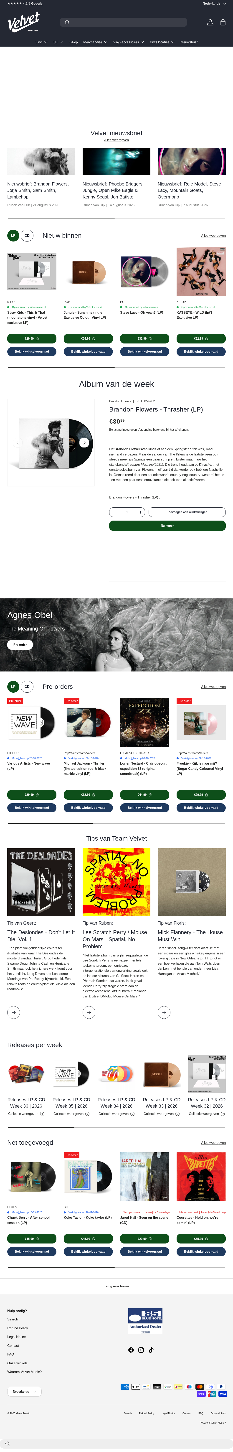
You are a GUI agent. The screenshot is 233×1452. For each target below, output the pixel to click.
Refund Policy (17, 1328)
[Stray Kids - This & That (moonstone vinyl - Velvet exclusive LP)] (31, 271)
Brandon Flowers (120, 401)
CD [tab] (27, 235)
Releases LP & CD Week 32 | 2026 (206, 1103)
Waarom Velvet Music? (24, 1372)
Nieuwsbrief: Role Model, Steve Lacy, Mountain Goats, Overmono (189, 190)
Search (12, 1319)
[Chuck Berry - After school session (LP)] (31, 1176)
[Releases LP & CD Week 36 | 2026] (26, 1074)
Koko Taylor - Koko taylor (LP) (88, 1217)
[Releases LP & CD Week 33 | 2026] (161, 1074)
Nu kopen (167, 525)
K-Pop (73, 42)
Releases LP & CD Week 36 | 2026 (26, 1103)
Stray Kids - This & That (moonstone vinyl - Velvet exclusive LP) (27, 317)
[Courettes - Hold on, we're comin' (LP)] (201, 1176)
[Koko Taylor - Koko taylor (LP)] (88, 1176)
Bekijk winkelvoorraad (32, 351)
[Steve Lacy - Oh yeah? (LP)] (144, 271)
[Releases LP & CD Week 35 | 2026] (71, 1074)
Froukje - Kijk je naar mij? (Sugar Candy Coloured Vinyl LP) (200, 768)
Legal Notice (16, 1337)
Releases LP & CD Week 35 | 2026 (71, 1103)
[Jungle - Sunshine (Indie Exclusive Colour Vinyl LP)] (88, 271)
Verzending (145, 429)
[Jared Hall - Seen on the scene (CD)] (144, 1176)
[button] (223, 22)
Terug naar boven (116, 1286)
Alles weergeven (116, 140)
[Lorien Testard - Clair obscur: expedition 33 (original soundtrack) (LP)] (144, 722)
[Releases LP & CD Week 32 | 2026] (207, 1074)
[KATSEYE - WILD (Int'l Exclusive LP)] (201, 271)
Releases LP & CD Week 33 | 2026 (161, 1103)
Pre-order (20, 651)
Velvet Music (23, 1413)
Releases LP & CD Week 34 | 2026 (116, 1103)
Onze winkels (17, 1363)
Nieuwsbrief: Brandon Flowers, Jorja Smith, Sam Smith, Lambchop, (38, 190)
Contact (13, 1346)
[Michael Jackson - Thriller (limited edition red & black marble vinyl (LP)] (88, 722)
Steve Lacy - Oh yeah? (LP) (141, 312)
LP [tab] (13, 235)
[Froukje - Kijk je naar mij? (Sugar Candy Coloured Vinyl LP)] (201, 722)
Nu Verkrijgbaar (24, 93)
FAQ (10, 1354)
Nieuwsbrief (189, 42)
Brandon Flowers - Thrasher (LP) (156, 409)
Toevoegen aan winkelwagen (187, 512)
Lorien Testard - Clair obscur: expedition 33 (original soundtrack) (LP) (143, 768)
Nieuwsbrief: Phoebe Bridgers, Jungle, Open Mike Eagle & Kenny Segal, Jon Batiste (113, 190)
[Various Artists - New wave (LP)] (31, 722)
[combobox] (123, 22)
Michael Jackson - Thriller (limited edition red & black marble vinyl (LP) (85, 768)
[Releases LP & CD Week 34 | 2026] (116, 1074)
